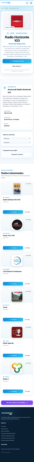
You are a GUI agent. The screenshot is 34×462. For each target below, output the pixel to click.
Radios (6, 8)
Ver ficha (27, 212)
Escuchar (14, 212)
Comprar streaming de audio (8, 435)
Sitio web (17, 138)
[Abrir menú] (31, 3)
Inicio (2, 8)
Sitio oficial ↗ (17, 66)
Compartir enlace (17, 154)
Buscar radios (4, 428)
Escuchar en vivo (18, 61)
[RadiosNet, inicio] (6, 3)
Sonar (5, 307)
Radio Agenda (8, 343)
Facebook (17, 142)
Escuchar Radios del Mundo (7, 440)
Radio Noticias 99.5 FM (11, 200)
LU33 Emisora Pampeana (12, 271)
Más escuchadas (5, 431)
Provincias (3, 426)
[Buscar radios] (27, 3)
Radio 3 (6, 379)
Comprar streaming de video (8, 438)
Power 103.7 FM (8, 236)
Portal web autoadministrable (8, 433)
